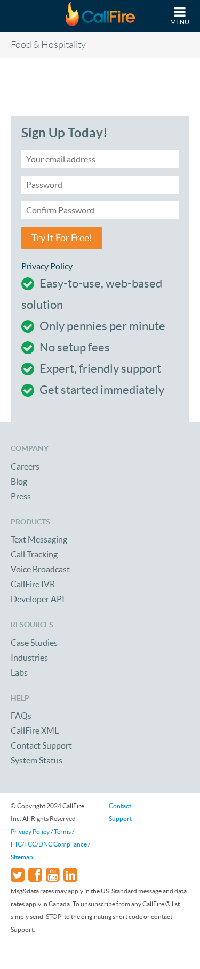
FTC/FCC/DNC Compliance (49, 844)
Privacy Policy (47, 266)
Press (21, 496)
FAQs (21, 715)
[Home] (100, 16)
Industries (29, 657)
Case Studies (34, 642)
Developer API (38, 599)
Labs (19, 672)
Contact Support (41, 745)
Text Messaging (39, 539)
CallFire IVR (33, 584)
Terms (62, 831)
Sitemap (22, 856)
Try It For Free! (61, 238)
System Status (36, 760)
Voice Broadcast (40, 569)
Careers (25, 466)
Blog (19, 481)
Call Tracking (34, 554)
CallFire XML (35, 730)
